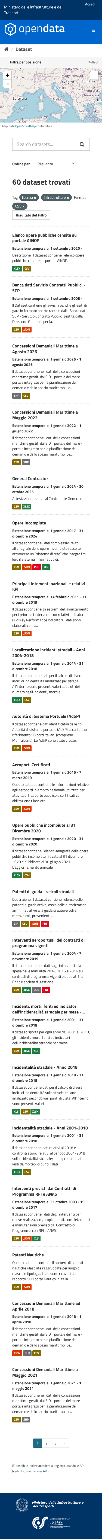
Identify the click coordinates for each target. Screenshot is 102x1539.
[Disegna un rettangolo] (94, 75)
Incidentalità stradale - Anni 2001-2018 (50, 1128)
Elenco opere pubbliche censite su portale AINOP (44, 238)
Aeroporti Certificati (31, 764)
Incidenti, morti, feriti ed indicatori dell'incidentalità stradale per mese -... (48, 1009)
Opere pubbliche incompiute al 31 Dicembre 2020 (44, 828)
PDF (36, 567)
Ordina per (21, 164)
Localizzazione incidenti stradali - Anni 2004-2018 (48, 652)
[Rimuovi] (35, 198)
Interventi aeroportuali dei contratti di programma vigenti (48, 943)
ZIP (16, 923)
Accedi (90, 4)
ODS (36, 990)
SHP (16, 395)
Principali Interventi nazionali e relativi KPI (48, 586)
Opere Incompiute (29, 523)
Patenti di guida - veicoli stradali (43, 891)
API (82, 1465)
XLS (46, 567)
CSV (27, 268)
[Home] (6, 49)
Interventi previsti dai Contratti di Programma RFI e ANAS (44, 1191)
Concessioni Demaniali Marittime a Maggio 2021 (45, 1372)
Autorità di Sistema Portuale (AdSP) (46, 716)
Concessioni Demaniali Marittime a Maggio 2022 (45, 415)
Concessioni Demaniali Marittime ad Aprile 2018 (46, 1306)
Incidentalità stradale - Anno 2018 (45, 1067)
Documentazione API (34, 1471)
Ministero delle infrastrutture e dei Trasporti (33, 10)
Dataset (24, 49)
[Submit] (82, 144)
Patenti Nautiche (28, 1254)
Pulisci (93, 62)
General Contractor (30, 478)
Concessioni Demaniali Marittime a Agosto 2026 (45, 349)
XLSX (17, 268)
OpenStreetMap (25, 126)
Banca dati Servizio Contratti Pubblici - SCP (48, 288)
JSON (26, 329)
